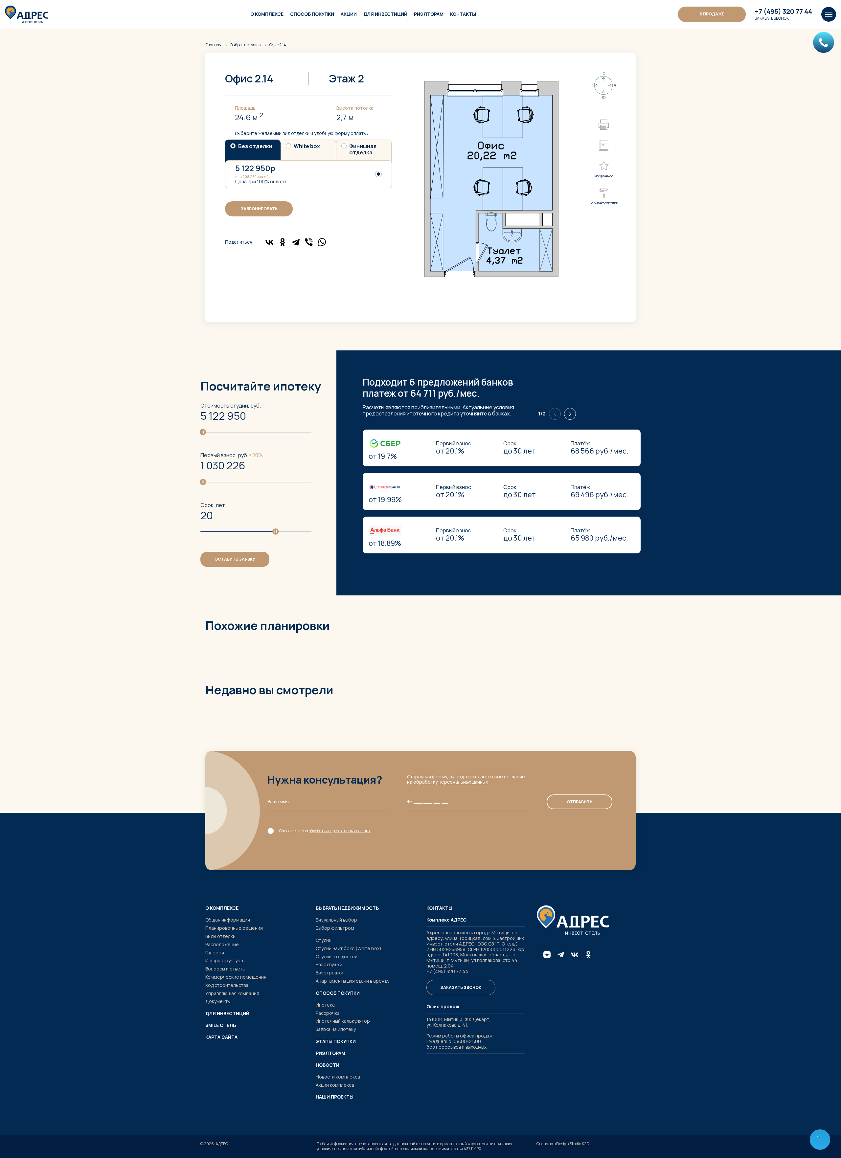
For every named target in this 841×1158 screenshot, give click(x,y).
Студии (323, 940)
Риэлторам (428, 14)
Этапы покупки (336, 1041)
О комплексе (267, 14)
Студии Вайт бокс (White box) (348, 948)
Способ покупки (312, 14)
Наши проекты (334, 1097)
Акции (349, 14)
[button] (570, 414)
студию (245, 45)
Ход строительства (226, 985)
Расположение (222, 944)
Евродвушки (329, 964)
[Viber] (309, 242)
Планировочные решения (234, 928)
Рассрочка (328, 1013)
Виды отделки (220, 936)
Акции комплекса (335, 1085)
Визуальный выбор (336, 920)
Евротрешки (329, 972)
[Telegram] (296, 242)
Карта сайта (221, 1037)
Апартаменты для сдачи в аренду (352, 981)
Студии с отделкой (336, 956)
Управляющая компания (232, 993)
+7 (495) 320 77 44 (783, 11)
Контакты (463, 14)
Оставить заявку (235, 559)
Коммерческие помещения (235, 977)
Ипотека (325, 1005)
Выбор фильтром (335, 928)
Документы (218, 1001)
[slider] (203, 432)
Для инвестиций (385, 14)
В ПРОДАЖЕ (712, 14)
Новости (327, 1065)
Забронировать (259, 209)
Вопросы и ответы (225, 969)
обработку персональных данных (450, 782)
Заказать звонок (772, 18)
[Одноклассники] (282, 242)
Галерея (214, 952)
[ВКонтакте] (269, 242)
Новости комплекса (338, 1077)
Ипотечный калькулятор (343, 1021)
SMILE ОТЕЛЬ (220, 1025)
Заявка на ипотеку (336, 1029)
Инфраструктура (224, 960)
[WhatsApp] (322, 242)
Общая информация (227, 920)
